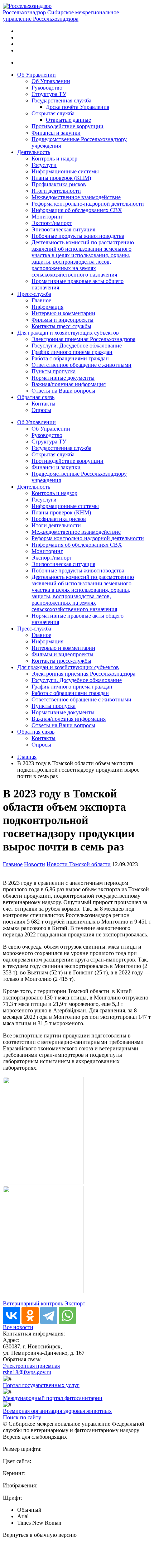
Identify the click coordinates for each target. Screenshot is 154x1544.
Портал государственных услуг (41, 1385)
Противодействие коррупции (68, 126)
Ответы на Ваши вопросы (63, 391)
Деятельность (33, 152)
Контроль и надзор (54, 158)
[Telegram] (48, 1315)
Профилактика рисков (59, 184)
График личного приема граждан (72, 352)
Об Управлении (36, 75)
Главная (27, 757)
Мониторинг (47, 217)
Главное (41, 300)
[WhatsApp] (67, 1315)
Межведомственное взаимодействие (76, 197)
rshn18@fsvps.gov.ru (27, 1372)
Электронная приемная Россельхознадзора (83, 339)
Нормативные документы (63, 378)
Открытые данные (68, 120)
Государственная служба (61, 100)
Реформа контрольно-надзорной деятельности (88, 204)
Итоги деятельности (56, 191)
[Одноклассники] (30, 1315)
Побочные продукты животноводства (78, 236)
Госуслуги (44, 165)
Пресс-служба (34, 294)
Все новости (18, 1327)
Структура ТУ (49, 94)
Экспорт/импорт (52, 223)
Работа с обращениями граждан (70, 358)
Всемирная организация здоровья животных (57, 1411)
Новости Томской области (79, 864)
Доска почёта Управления (77, 107)
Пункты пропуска (54, 371)
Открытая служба (53, 113)
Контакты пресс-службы (61, 326)
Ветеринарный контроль (33, 1303)
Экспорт (74, 1303)
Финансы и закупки (56, 133)
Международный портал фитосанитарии (52, 1398)
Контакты (44, 404)
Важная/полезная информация (69, 384)
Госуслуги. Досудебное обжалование (77, 345)
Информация (47, 307)
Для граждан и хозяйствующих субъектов (68, 333)
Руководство (47, 88)
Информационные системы (65, 171)
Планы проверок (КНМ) (61, 178)
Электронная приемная (31, 1366)
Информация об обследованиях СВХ (77, 210)
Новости (34, 864)
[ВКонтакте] (11, 1315)
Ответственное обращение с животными (81, 365)
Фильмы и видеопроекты (62, 320)
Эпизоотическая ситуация (63, 229)
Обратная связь (35, 397)
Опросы (41, 410)
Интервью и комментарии (63, 313)
